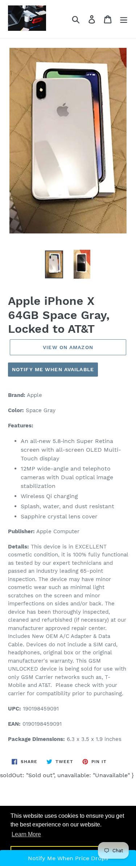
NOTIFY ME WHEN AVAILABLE (53, 369)
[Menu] (124, 19)
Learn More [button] (26, 834)
